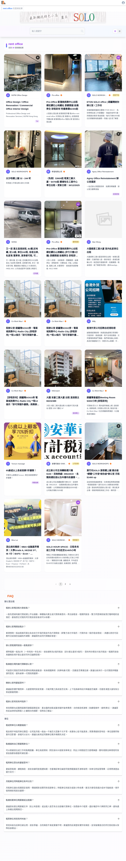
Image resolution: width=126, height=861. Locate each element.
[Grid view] (115, 31)
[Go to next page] (70, 584)
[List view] (120, 31)
